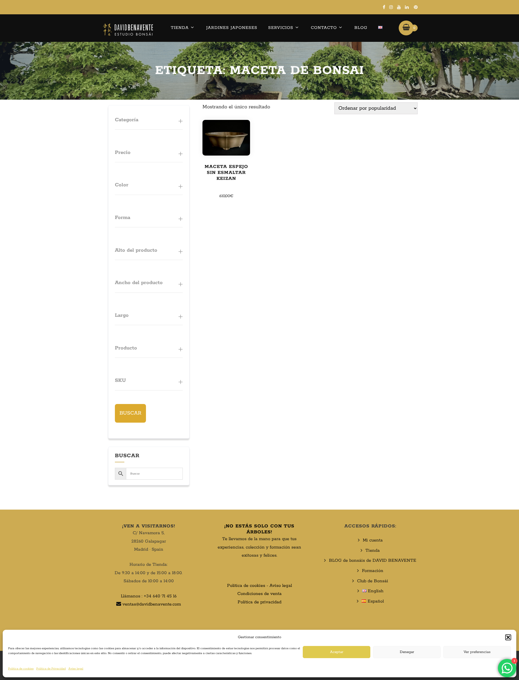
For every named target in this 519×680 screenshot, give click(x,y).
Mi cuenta (373, 540)
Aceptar (336, 652)
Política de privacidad (259, 602)
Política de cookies (21, 669)
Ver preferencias (477, 652)
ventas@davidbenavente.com (151, 604)
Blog (360, 27)
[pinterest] (416, 7)
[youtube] (399, 7)
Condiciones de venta (259, 594)
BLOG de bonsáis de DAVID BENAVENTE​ (372, 560)
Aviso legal (75, 669)
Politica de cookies (246, 585)
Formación (372, 571)
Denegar (407, 652)
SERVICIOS (280, 27)
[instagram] (391, 7)
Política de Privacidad (51, 669)
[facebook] (384, 7)
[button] (508, 637)
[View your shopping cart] (406, 28)
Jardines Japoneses (231, 27)
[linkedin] (407, 7)
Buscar (130, 413)
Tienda (180, 27)
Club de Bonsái (372, 581)
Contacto (324, 27)
